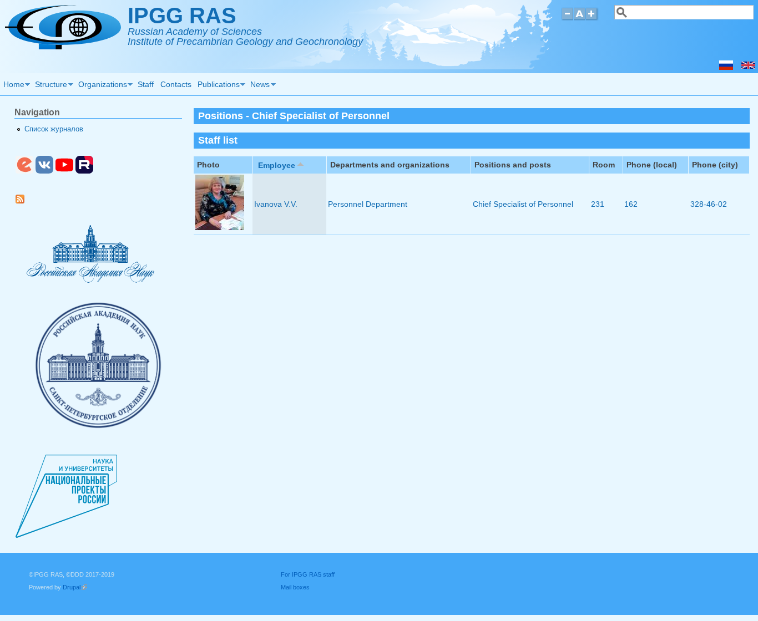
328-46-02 (708, 204)
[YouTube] (64, 171)
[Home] (63, 46)
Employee (276, 165)
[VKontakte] (44, 171)
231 (597, 204)
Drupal (75, 587)
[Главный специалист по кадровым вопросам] (726, 67)
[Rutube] (84, 171)
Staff (146, 84)
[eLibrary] (24, 171)
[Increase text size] (592, 18)
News (258, 86)
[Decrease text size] (567, 18)
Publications (217, 86)
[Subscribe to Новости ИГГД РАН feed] (24, 201)
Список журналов (53, 129)
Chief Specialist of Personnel (523, 204)
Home (12, 86)
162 (631, 204)
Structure (50, 86)
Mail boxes (295, 587)
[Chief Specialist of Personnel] (748, 67)
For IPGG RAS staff (308, 574)
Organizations (101, 86)
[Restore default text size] (579, 18)
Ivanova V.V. (275, 204)
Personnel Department (367, 204)
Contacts (175, 84)
